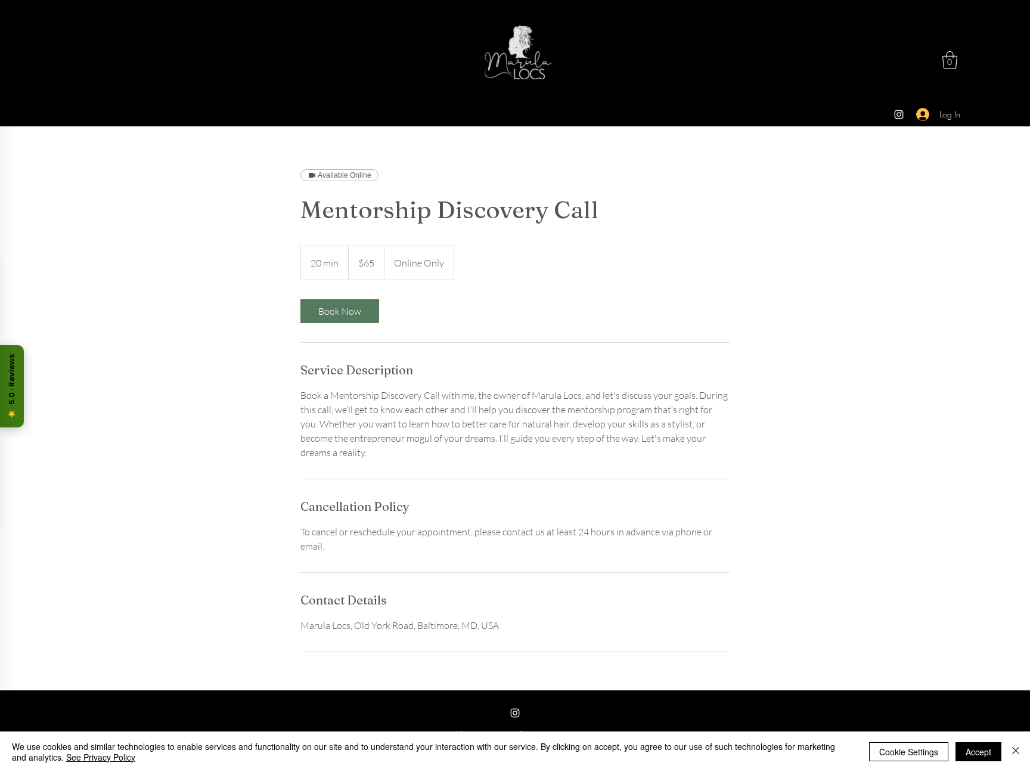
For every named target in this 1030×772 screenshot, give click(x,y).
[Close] (1016, 751)
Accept (978, 752)
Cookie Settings (908, 752)
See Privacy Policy (100, 757)
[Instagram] (899, 114)
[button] (949, 60)
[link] (339, 311)
